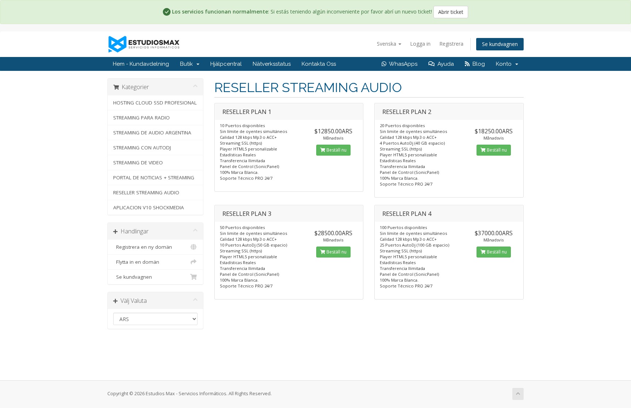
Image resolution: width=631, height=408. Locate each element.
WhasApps (401, 64)
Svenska (387, 43)
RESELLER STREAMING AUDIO (146, 192)
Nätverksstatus (272, 64)
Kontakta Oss (319, 64)
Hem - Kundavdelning (141, 64)
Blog (477, 64)
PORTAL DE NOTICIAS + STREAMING (153, 177)
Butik (188, 64)
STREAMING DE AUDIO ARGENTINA (152, 132)
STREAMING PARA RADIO (141, 117)
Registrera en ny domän (142, 247)
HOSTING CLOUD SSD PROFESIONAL (155, 102)
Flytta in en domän (136, 262)
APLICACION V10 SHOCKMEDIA (148, 207)
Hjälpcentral (226, 64)
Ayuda (444, 64)
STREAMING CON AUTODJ (142, 147)
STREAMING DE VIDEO (138, 162)
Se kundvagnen (500, 44)
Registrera (451, 43)
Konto (505, 64)
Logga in (420, 43)
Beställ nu (336, 150)
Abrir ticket (450, 11)
